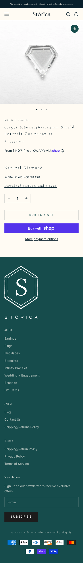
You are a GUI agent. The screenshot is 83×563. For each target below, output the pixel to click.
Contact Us (12, 419)
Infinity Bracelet (15, 368)
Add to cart (41, 215)
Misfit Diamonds (16, 120)
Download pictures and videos (30, 186)
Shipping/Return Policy (20, 449)
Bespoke (10, 383)
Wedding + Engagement (22, 375)
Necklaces (12, 353)
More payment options (41, 239)
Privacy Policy (14, 456)
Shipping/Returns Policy (21, 427)
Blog (7, 412)
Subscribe (21, 516)
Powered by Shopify (58, 532)
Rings (8, 346)
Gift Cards (11, 390)
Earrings (10, 338)
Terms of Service (16, 464)
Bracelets (11, 361)
